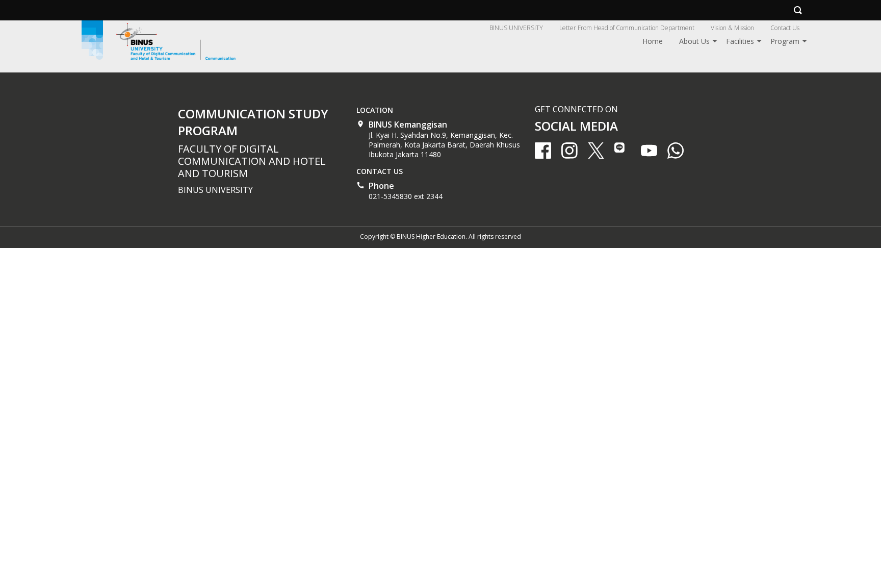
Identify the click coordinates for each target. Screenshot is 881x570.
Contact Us (784, 27)
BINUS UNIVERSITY (516, 27)
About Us (694, 41)
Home (652, 41)
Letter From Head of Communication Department (626, 27)
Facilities (740, 41)
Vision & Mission (732, 27)
